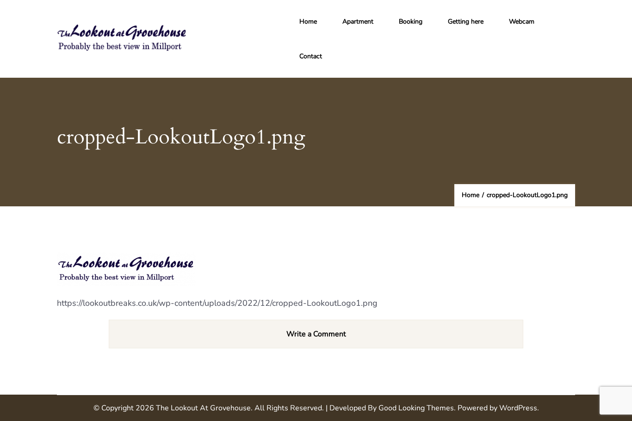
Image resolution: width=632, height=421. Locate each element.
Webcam (521, 21)
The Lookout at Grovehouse (203, 408)
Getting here (465, 21)
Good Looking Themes (416, 408)
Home (308, 21)
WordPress (518, 408)
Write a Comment (316, 334)
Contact (310, 56)
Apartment (357, 21)
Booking (410, 21)
